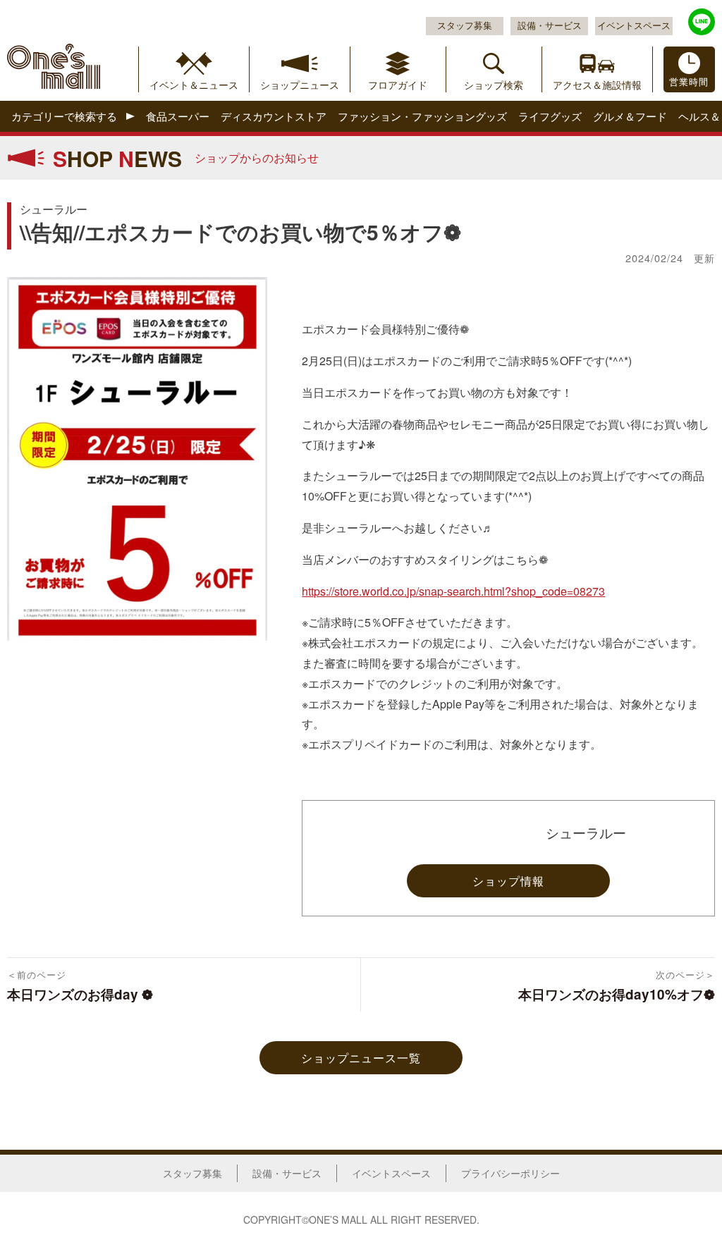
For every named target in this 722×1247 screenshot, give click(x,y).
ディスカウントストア (273, 116)
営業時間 (689, 81)
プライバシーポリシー (510, 1173)
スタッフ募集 (464, 25)
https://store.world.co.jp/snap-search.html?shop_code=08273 (453, 591)
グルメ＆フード (630, 116)
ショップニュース (299, 85)
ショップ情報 (508, 881)
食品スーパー (177, 116)
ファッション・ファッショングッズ (422, 116)
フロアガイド (397, 85)
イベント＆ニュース (193, 85)
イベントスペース (634, 25)
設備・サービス (550, 25)
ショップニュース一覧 (361, 1058)
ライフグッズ (550, 116)
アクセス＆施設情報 (597, 85)
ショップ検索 (493, 85)
